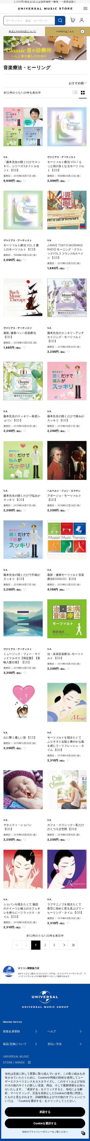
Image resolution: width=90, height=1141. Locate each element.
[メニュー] (85, 8)
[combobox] (34, 20)
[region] (22, 31)
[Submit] (60, 21)
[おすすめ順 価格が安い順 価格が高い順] (76, 83)
